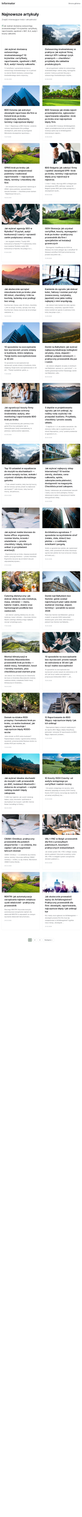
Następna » (48, 940)
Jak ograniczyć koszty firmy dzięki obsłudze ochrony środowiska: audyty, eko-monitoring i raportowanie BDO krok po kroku (20, 413)
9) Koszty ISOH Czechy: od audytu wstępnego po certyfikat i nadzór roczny (59, 781)
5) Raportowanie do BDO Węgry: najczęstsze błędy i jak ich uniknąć (60, 720)
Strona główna (74, 3)
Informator (8, 3)
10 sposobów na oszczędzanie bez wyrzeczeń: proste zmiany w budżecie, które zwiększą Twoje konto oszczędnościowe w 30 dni (20, 353)
